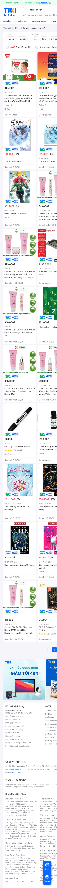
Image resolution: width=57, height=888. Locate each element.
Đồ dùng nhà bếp (12, 881)
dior (14, 784)
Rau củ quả (14, 825)
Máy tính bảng (16, 850)
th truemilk (33, 784)
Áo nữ (42, 802)
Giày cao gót (45, 839)
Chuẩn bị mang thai (18, 815)
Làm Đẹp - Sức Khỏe (15, 855)
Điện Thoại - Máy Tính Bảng (18, 843)
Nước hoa (14, 871)
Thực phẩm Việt (26, 825)
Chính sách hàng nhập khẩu (16, 739)
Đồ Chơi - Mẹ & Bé (14, 799)
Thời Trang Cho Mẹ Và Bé (15, 802)
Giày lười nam (45, 854)
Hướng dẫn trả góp (12, 736)
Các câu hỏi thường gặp (14, 716)
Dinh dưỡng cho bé (17, 808)
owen (48, 784)
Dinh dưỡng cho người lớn (20, 811)
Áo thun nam (45, 818)
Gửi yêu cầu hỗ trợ (12, 719)
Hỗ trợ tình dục (25, 871)
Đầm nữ (49, 802)
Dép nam (52, 856)
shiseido (8, 787)
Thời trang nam (47, 815)
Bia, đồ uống (14, 832)
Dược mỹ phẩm (27, 874)
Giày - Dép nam (47, 850)
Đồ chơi (30, 802)
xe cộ (39, 15)
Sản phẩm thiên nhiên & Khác (19, 866)
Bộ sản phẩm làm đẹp (20, 872)
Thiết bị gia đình (26, 881)
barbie (41, 784)
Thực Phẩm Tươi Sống (15, 820)
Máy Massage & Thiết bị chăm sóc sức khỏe (21, 863)
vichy (31, 787)
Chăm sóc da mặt (12, 858)
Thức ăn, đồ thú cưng (18, 836)
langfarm (17, 787)
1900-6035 (16, 711)
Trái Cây (8, 823)
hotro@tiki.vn (26, 743)
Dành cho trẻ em (17, 834)
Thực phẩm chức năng (19, 860)
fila (35, 787)
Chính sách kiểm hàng (14, 729)
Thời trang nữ (46, 799)
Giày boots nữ (49, 844)
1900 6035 (16, 773)
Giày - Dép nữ (47, 836)
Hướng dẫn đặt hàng (13, 723)
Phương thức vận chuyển (15, 726)
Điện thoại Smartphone (14, 846)
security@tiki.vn (25, 746)
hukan (24, 787)
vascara (8, 784)
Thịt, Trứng (17, 823)
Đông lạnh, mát (22, 827)
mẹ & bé (48, 15)
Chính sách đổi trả (12, 733)
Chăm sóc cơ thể (17, 862)
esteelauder (23, 784)
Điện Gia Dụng (12, 878)
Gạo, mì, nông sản (18, 829)
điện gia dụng (29, 15)
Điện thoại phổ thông (18, 848)
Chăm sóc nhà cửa (20, 838)
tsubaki (41, 787)
